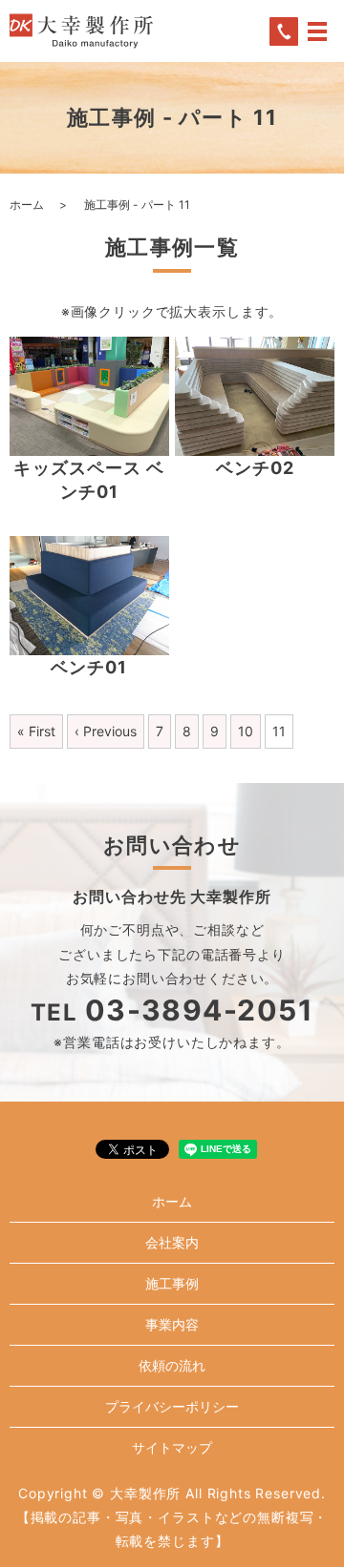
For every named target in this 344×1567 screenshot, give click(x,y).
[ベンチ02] (254, 396)
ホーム (27, 204)
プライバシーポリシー (172, 1406)
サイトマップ (172, 1447)
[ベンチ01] (89, 595)
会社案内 (172, 1242)
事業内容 (172, 1324)
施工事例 (172, 1283)
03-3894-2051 (199, 1010)
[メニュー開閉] (317, 31)
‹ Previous (106, 731)
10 (245, 731)
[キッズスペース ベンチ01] (89, 396)
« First (36, 731)
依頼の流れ (172, 1365)
